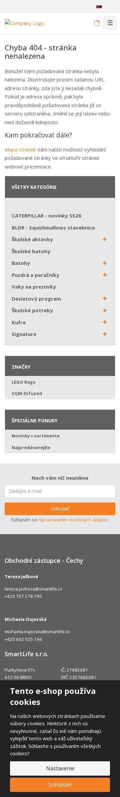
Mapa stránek (20, 149)
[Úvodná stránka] (24, 22)
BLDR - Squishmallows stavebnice (53, 227)
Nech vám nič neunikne (60, 477)
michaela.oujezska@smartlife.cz (37, 632)
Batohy (21, 263)
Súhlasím (60, 784)
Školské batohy (31, 251)
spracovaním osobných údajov (73, 519)
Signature (24, 334)
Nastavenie (60, 768)
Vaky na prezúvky (34, 286)
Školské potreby (32, 310)
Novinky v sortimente (36, 436)
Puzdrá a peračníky (35, 275)
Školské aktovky (32, 239)
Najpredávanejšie (31, 447)
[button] (99, 6)
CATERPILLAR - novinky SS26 (46, 215)
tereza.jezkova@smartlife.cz (33, 589)
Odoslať (60, 508)
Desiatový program (36, 298)
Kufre (19, 322)
